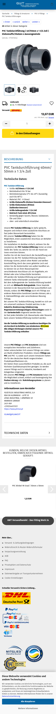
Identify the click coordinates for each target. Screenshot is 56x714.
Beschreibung (13, 159)
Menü (4, 4)
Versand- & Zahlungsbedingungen (19, 543)
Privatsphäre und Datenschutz (18, 565)
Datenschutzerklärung (11, 696)
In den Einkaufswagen (28, 133)
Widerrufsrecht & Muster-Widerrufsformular (23, 547)
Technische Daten (16, 433)
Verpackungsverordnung (15, 551)
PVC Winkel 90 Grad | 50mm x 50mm (28, 486)
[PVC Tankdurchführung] (28, 60)
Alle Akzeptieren (28, 701)
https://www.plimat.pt (13, 409)
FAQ (6, 560)
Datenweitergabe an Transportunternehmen (24, 573)
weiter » (25, 22)
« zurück (16, 22)
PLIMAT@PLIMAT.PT (12, 414)
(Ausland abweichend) (34, 105)
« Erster (6, 22)
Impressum (9, 569)
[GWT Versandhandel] (28, 5)
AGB (6, 556)
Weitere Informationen (28, 708)
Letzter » (36, 22)
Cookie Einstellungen (14, 578)
